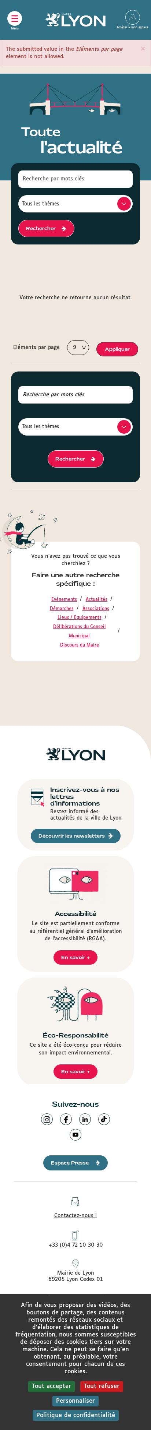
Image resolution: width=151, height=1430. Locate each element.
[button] (143, 49)
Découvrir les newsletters (71, 836)
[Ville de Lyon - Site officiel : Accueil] (75, 19)
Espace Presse (70, 1163)
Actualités (96, 600)
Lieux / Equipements (80, 618)
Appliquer (117, 349)
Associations (95, 609)
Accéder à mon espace (132, 17)
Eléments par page (36, 347)
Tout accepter (51, 1386)
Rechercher (41, 228)
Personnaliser (75, 1401)
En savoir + (75, 957)
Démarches (62, 609)
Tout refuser (101, 1386)
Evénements (64, 600)
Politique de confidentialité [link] (75, 1415)
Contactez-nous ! (75, 1215)
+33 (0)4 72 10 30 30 (75, 1245)
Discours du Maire (79, 645)
